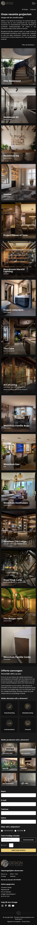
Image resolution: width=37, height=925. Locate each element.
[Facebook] (9, 906)
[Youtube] (13, 906)
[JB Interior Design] (7, 3)
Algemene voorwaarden (14, 921)
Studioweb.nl (18, 919)
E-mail (3, 800)
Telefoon (4, 809)
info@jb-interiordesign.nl (8, 894)
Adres (3, 818)
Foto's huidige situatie (10, 836)
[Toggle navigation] (34, 3)
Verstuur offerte (18, 850)
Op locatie (20, 830)
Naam (3, 791)
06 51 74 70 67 (5, 896)
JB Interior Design (19, 917)
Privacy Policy (26, 921)
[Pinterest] (6, 906)
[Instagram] (2, 906)
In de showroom (8, 830)
